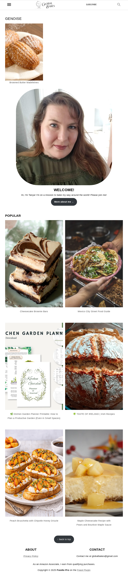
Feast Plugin (83, 570)
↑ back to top (64, 539)
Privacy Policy (31, 556)
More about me (62, 202)
